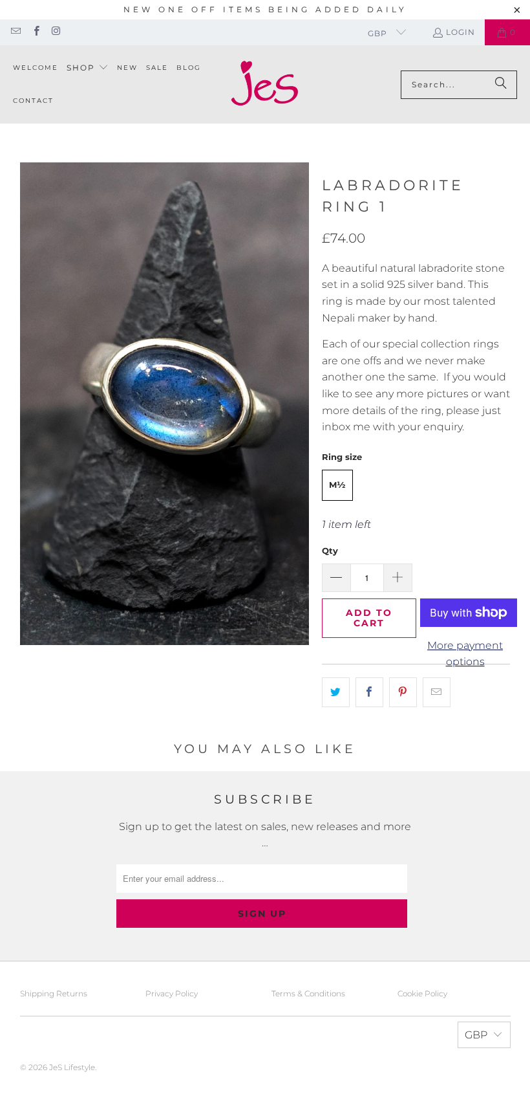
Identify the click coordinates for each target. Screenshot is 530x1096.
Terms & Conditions (308, 993)
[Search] (501, 85)
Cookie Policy (422, 993)
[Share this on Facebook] (369, 692)
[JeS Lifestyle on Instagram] (55, 32)
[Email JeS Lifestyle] (15, 32)
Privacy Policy (171, 993)
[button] (88, 68)
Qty (330, 550)
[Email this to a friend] (436, 692)
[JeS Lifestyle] (265, 84)
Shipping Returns (53, 993)
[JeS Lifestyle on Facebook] (35, 32)
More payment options (465, 653)
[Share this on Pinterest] (403, 692)
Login (460, 32)
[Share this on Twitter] (336, 692)
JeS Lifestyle (72, 1067)
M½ (337, 484)
